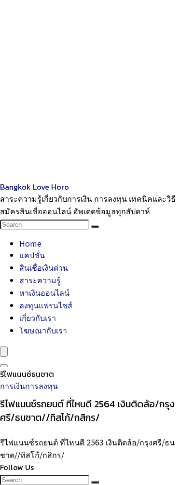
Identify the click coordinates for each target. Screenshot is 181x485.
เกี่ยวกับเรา (37, 317)
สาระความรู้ (40, 280)
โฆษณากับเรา (43, 330)
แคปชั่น (32, 255)
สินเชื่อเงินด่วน (43, 267)
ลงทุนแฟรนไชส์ (45, 305)
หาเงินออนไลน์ (44, 292)
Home (30, 243)
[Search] (95, 226)
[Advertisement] (90, 90)
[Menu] (4, 351)
